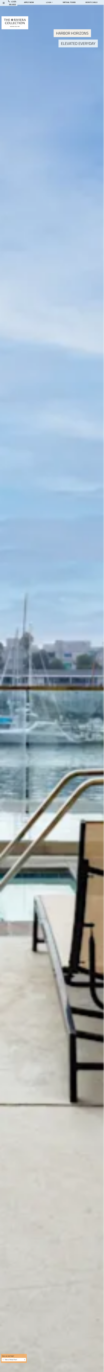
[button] (49, 2)
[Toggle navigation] (4, 2)
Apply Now (29, 2)
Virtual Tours (69, 2)
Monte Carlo (92, 2)
